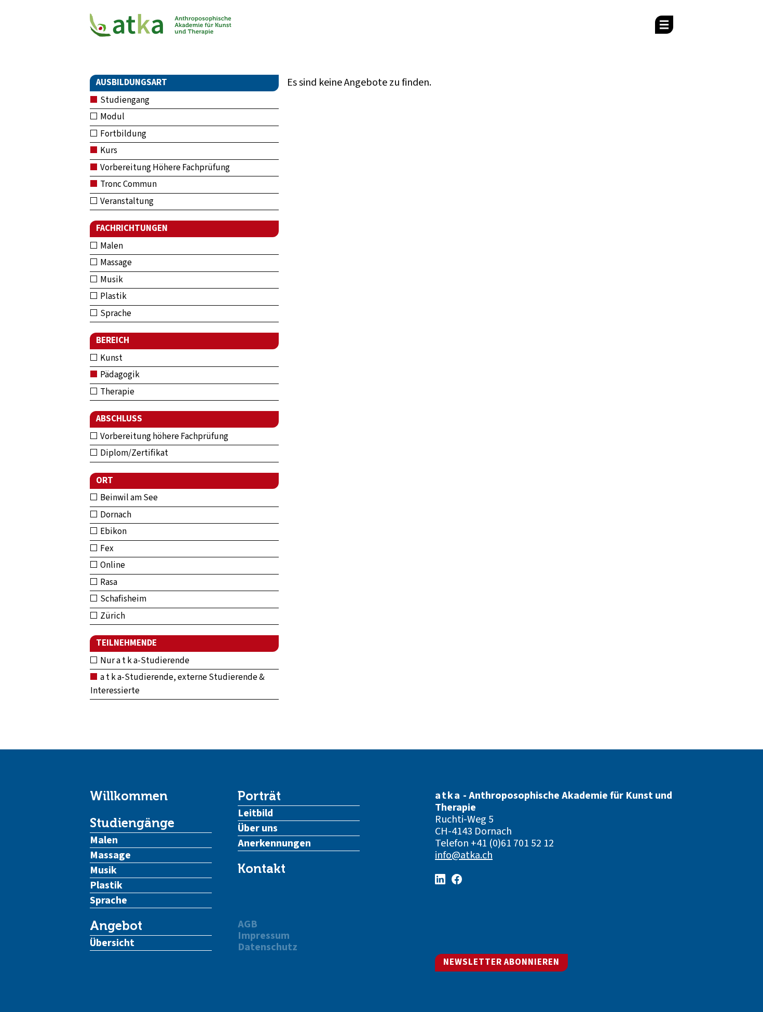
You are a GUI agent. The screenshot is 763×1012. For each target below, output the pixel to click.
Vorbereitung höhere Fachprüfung (163, 436)
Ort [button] (104, 480)
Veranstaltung (126, 201)
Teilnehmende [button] (126, 643)
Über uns (258, 828)
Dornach (115, 515)
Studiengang (124, 100)
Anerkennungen (274, 843)
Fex (106, 548)
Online (112, 565)
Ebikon (113, 531)
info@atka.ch (464, 855)
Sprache (115, 313)
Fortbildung (122, 134)
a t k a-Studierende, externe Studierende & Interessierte (177, 684)
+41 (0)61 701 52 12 (512, 843)
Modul (112, 117)
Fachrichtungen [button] (132, 228)
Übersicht (112, 943)
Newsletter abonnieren (501, 962)
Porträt (259, 796)
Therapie (116, 392)
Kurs (108, 150)
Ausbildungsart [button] (131, 82)
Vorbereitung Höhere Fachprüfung (164, 167)
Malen (111, 246)
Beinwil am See (128, 497)
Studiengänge (132, 823)
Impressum (264, 935)
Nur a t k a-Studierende (144, 660)
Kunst (110, 358)
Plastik (113, 296)
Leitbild (255, 813)
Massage (115, 262)
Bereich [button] (112, 340)
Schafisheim (122, 599)
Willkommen (129, 796)
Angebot (116, 926)
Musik (111, 279)
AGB (247, 924)
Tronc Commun (128, 184)
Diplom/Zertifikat (133, 453)
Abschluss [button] (119, 419)
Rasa (108, 582)
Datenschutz (267, 947)
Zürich (112, 616)
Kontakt (261, 868)
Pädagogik (119, 374)
